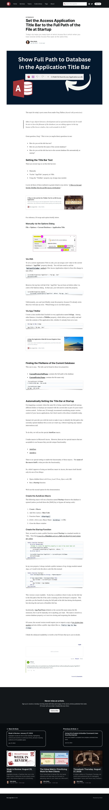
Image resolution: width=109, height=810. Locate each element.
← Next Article (13, 729)
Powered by (77, 676)
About (52, 4)
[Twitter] (92, 4)
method (36, 268)
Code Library (38, 4)
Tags (46, 4)
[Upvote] (28, 670)
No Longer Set (10, 797)
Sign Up (98, 4)
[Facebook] (89, 4)
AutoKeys (32, 452)
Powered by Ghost (97, 797)
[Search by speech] (82, 4)
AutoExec (32, 449)
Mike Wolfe (33, 41)
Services (22, 4)
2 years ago (32, 663)
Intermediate (30, 17)
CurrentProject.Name (37, 377)
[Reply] (34, 670)
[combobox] (75, 4)
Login (79, 644)
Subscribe (54, 711)
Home (15, 4)
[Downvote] (31, 670)
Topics (30, 4)
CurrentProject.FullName (38, 374)
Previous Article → (70, 729)
